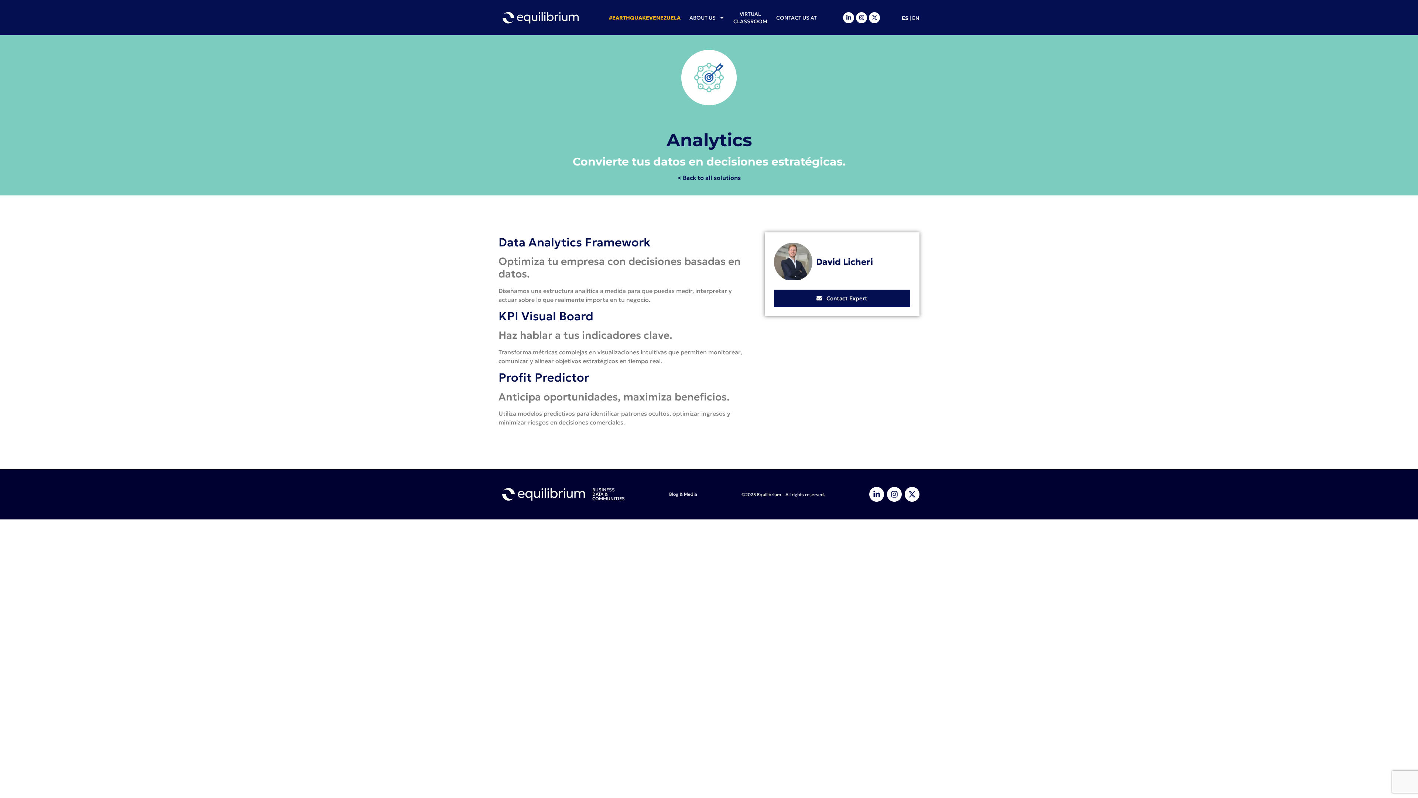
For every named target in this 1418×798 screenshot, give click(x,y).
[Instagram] (861, 17)
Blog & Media (683, 494)
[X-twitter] (874, 17)
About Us (702, 17)
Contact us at (796, 17)
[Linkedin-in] (848, 17)
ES (905, 18)
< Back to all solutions (709, 177)
